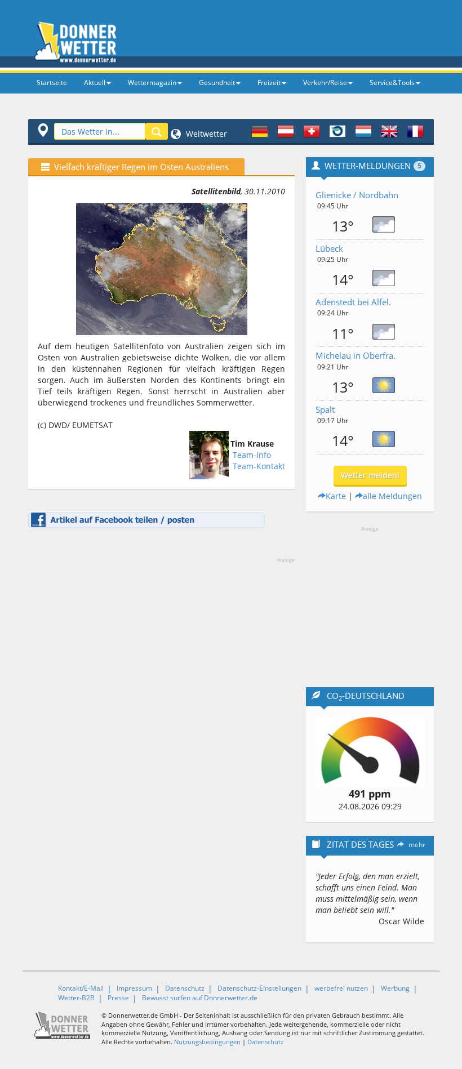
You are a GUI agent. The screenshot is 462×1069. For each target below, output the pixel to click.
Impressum (134, 988)
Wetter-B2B (76, 998)
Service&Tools (392, 82)
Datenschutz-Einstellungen (259, 988)
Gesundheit (217, 82)
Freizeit (269, 82)
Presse (118, 998)
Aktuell (94, 82)
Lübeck (329, 248)
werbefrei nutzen (341, 988)
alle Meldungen (392, 496)
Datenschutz (185, 988)
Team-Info (252, 454)
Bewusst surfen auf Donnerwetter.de (199, 998)
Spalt (325, 409)
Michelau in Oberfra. (356, 355)
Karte (336, 496)
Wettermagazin (152, 82)
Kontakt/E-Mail (81, 988)
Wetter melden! (370, 475)
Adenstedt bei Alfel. (353, 302)
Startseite (52, 82)
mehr (416, 844)
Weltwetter (205, 133)
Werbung (395, 988)
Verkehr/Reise (325, 82)
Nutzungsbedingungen (207, 1041)
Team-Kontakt (259, 466)
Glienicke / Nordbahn (357, 195)
